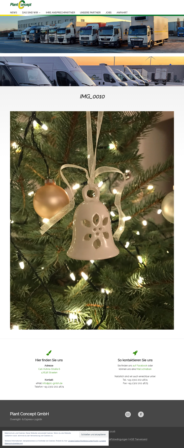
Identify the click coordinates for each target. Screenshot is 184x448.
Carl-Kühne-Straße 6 (49, 369)
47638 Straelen (49, 372)
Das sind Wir (30, 12)
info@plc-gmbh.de (52, 383)
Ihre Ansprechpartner (60, 12)
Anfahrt (122, 12)
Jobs (109, 12)
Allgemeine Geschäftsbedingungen (109, 439)
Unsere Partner (90, 12)
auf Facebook (140, 365)
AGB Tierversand (138, 439)
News (13, 12)
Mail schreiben (144, 369)
